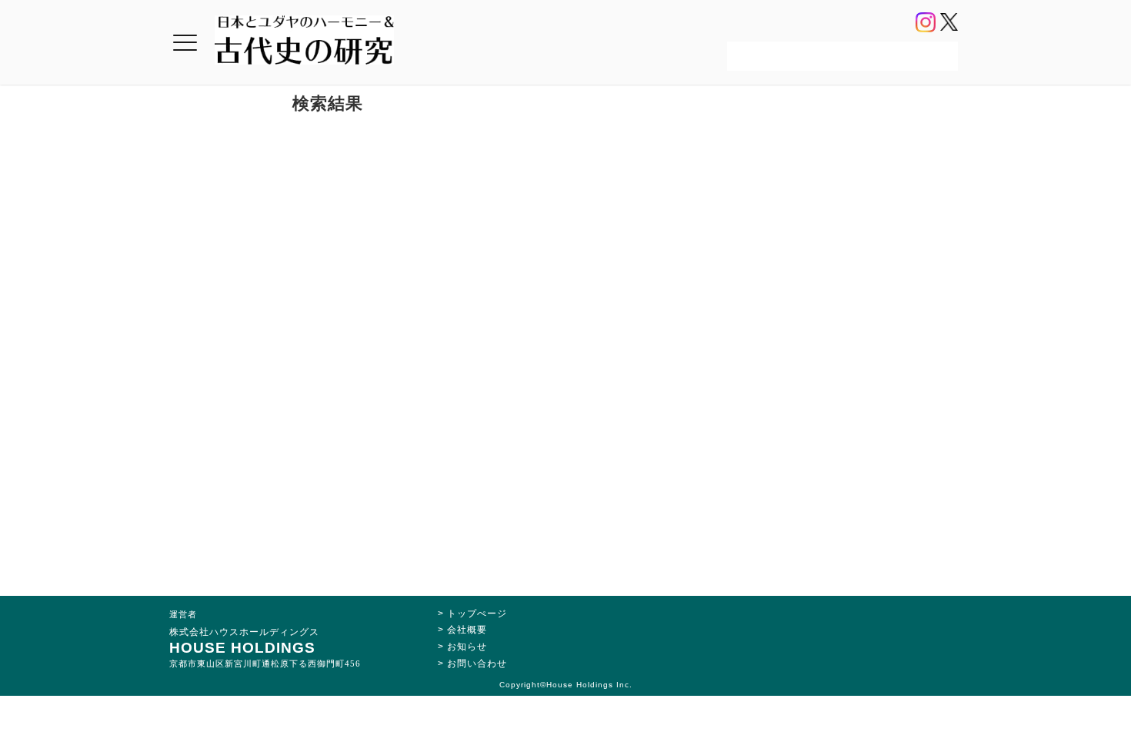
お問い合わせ (477, 663)
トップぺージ (477, 613)
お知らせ (467, 646)
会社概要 (467, 629)
